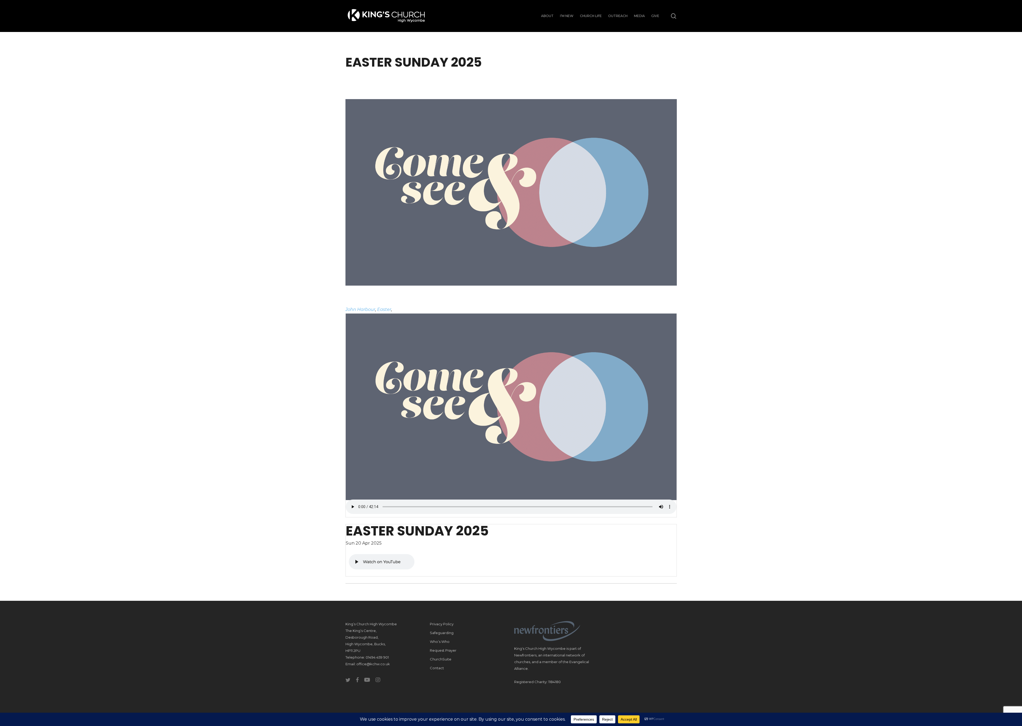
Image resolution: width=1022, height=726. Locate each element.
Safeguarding (442, 633)
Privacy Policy (442, 624)
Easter (384, 309)
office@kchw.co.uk (373, 664)
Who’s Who (440, 641)
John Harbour (360, 309)
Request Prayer (443, 650)
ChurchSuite (440, 659)
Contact (437, 668)
